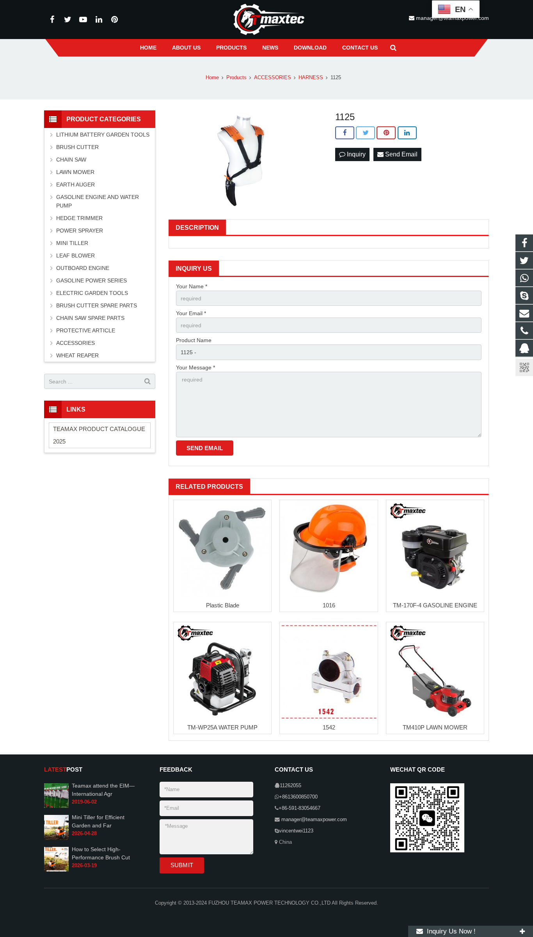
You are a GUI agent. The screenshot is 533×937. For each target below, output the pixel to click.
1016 (329, 605)
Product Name (193, 340)
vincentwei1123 (296, 831)
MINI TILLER (72, 243)
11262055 (290, 785)
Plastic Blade (222, 605)
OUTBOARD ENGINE (82, 268)
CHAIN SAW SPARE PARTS (90, 318)
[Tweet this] (365, 133)
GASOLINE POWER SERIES (91, 280)
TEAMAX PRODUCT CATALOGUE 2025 (99, 435)
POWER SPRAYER (79, 230)
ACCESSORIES (75, 343)
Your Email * (191, 313)
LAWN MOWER (75, 172)
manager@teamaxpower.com (313, 819)
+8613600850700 (298, 797)
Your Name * (191, 286)
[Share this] (344, 133)
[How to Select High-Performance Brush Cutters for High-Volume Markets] (56, 870)
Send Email (401, 154)
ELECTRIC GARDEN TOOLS (92, 293)
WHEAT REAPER (77, 355)
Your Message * (195, 367)
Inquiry (355, 154)
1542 (329, 727)
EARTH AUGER (75, 184)
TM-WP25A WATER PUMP (222, 727)
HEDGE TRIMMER (79, 218)
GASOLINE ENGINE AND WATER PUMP (97, 201)
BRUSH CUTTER (77, 147)
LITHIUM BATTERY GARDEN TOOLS (102, 134)
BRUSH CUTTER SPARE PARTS (96, 305)
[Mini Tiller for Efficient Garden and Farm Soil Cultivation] (56, 838)
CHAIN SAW (71, 159)
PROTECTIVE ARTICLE (85, 330)
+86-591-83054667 (299, 808)
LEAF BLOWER (75, 255)
